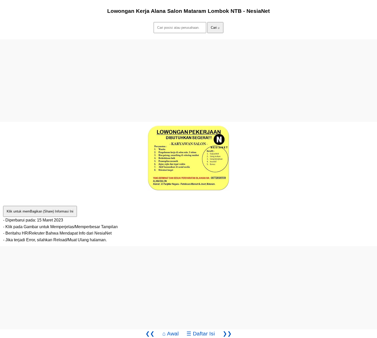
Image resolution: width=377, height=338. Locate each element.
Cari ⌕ (215, 28)
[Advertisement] (154, 75)
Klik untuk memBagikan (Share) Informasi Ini (40, 211)
